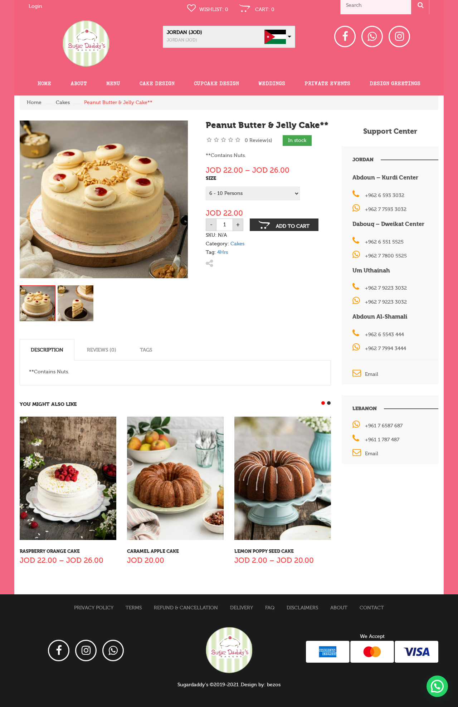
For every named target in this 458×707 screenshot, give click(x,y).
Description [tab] (47, 350)
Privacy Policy (93, 608)
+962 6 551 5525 (384, 242)
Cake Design (157, 83)
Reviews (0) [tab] (101, 350)
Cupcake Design (216, 83)
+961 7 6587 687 (384, 426)
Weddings (271, 83)
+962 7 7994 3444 (385, 349)
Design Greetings (395, 83)
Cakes (63, 102)
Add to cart (293, 226)
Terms (134, 608)
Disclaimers (302, 608)
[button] (437, 686)
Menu (113, 83)
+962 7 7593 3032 (385, 209)
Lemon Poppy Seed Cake (264, 551)
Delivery (241, 608)
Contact (372, 608)
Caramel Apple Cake (153, 551)
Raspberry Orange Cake (50, 551)
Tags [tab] (146, 350)
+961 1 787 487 (382, 440)
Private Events (327, 83)
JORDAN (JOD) (184, 32)
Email (371, 374)
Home (44, 83)
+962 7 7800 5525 (386, 256)
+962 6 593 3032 (384, 195)
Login (35, 6)
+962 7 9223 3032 (386, 288)
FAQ (269, 608)
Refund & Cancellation (186, 608)
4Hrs (222, 252)
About (78, 83)
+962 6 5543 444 (384, 335)
